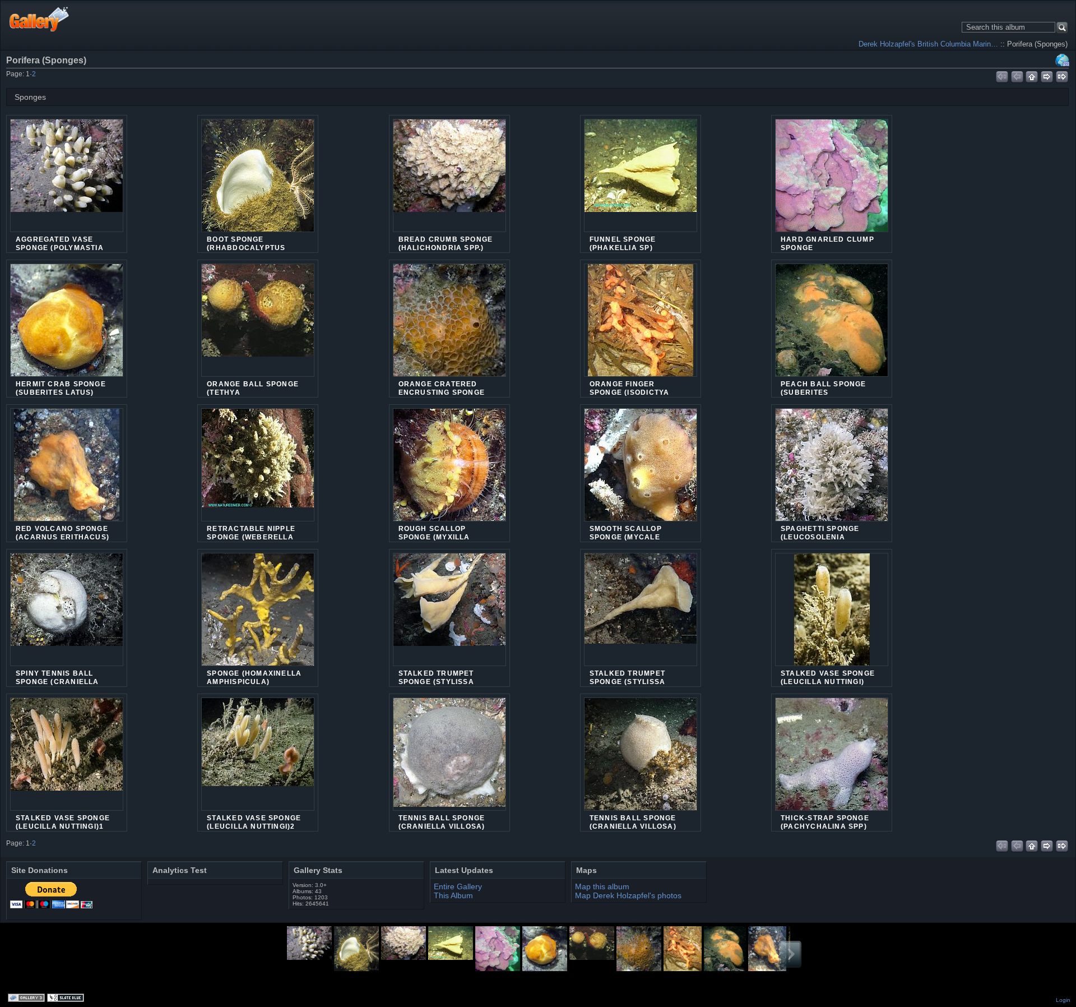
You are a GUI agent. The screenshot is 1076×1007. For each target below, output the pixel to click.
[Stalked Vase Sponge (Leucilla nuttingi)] (832, 616)
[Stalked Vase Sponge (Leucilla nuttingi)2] (258, 754)
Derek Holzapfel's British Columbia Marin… (928, 44)
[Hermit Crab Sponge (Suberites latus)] (67, 327)
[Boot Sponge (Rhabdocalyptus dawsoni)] (258, 182)
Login (1063, 1000)
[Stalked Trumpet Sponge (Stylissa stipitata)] (449, 609)
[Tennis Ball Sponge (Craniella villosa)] (449, 754)
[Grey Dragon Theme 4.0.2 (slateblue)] (66, 999)
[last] (1062, 75)
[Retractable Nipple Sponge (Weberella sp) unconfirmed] (258, 465)
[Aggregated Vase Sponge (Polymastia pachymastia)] (67, 175)
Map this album (1062, 60)
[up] (1032, 75)
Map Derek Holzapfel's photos (628, 895)
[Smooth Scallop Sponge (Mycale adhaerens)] (641, 471)
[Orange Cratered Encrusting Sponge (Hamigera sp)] (449, 327)
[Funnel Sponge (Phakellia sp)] (641, 175)
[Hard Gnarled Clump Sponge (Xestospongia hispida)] (832, 182)
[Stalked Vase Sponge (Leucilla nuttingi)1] (67, 754)
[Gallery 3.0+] (27, 999)
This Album (453, 895)
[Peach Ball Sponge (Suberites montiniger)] (832, 327)
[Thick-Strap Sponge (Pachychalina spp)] (832, 761)
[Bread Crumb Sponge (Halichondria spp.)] (449, 175)
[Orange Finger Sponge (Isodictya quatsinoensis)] (641, 327)
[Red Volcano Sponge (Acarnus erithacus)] (67, 471)
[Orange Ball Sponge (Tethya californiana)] (258, 320)
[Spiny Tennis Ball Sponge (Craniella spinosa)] (67, 609)
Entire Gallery (458, 886)
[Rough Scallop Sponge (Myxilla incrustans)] (449, 471)
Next (790, 954)
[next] (1047, 75)
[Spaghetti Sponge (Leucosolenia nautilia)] (832, 471)
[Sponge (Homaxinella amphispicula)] (258, 616)
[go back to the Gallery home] (39, 18)
